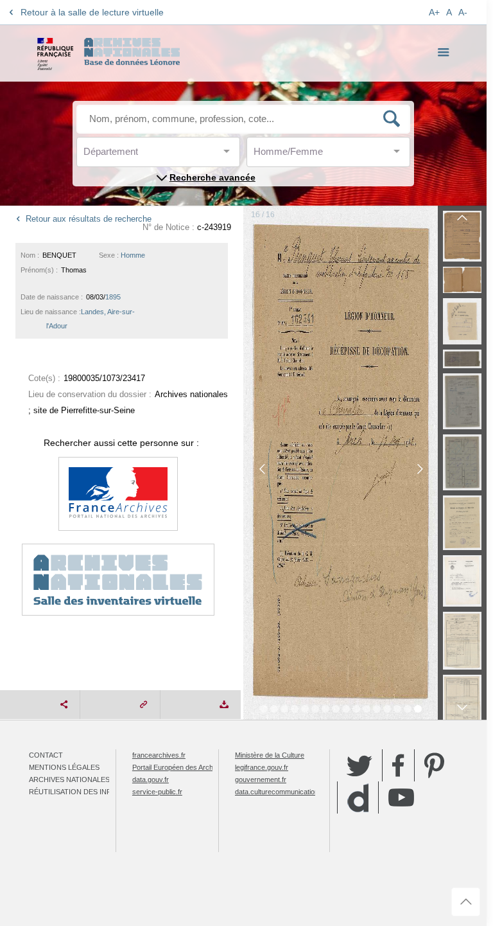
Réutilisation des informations (91, 792)
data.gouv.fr (150, 779)
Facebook (398, 765)
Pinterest (434, 765)
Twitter (359, 765)
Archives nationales (69, 779)
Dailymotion (357, 797)
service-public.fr (157, 792)
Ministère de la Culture (269, 755)
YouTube (401, 797)
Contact (46, 755)
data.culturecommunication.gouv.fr (288, 792)
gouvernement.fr (260, 779)
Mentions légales (64, 767)
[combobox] (141, 155)
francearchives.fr (159, 755)
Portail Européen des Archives (179, 767)
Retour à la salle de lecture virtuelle (92, 12)
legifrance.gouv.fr (261, 767)
